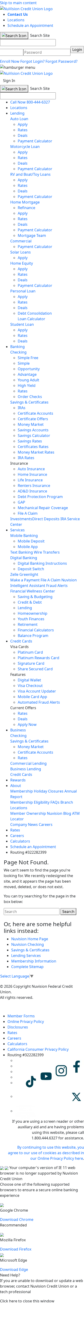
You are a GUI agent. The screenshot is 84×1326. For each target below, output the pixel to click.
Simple (24, 363)
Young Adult (28, 379)
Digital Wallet (29, 680)
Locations (15, 19)
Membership (21, 791)
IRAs (21, 407)
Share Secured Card (35, 668)
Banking (17, 346)
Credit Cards (21, 641)
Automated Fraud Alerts (39, 702)
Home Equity (21, 263)
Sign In (9, 80)
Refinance (26, 207)
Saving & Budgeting (35, 596)
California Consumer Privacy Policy (38, 1049)
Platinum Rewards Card (38, 657)
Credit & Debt (30, 602)
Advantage (27, 374)
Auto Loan (19, 118)
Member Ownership (28, 813)
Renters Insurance (34, 485)
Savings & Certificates (29, 402)
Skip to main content (18, 2)
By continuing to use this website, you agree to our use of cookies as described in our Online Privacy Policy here (46, 1153)
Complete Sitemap (27, 966)
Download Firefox (15, 1249)
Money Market (31, 424)
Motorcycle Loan (25, 146)
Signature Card (31, 663)
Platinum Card (30, 652)
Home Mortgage (25, 202)
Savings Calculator (34, 435)
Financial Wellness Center (32, 591)
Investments (21, 518)
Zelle (14, 574)
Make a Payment (25, 580)
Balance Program (33, 635)
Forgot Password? (61, 61)
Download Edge (14, 1269)
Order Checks (30, 396)
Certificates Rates (33, 446)
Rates (23, 129)
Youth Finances (31, 618)
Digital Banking (23, 557)
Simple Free (28, 357)
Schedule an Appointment (30, 25)
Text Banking (21, 552)
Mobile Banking (24, 535)
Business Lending (25, 768)
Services (17, 530)
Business (18, 730)
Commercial (21, 241)
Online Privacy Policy (25, 1021)
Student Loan (22, 324)
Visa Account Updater (37, 691)
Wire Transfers (47, 552)
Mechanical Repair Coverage (43, 507)
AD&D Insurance (32, 491)
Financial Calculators (36, 630)
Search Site (39, 35)
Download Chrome (16, 1219)
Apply (23, 124)
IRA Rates (26, 457)
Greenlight (28, 574)
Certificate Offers (33, 418)
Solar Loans (20, 252)
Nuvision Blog (59, 813)
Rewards (18, 780)
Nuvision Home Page (29, 938)
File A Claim (28, 513)
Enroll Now (9, 61)
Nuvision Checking (27, 944)
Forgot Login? (32, 61)
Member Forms (21, 1016)
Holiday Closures (48, 791)
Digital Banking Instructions (42, 563)
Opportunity (29, 368)
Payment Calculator (35, 141)
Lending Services (26, 955)
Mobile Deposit (31, 541)
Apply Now (27, 724)
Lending (17, 113)
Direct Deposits (46, 518)
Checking (18, 352)
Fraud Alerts (57, 585)
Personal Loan (22, 291)
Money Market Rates (36, 452)
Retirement (28, 624)
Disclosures (17, 1027)
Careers (45, 824)
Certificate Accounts (35, 413)
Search (68, 911)
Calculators (20, 841)
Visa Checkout (30, 685)
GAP (21, 502)
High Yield (26, 385)
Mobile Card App (32, 696)
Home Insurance (32, 474)
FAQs (55, 802)
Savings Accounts (33, 430)
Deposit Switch (31, 568)
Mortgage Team (32, 235)
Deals (23, 135)
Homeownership (32, 613)
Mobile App (28, 546)
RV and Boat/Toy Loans (30, 174)
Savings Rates (30, 441)
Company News (24, 824)
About (15, 785)
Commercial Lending (28, 763)
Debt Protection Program (40, 496)
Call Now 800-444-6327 (30, 102)
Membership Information (33, 961)
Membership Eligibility (29, 802)
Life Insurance (30, 480)
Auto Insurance (31, 468)
